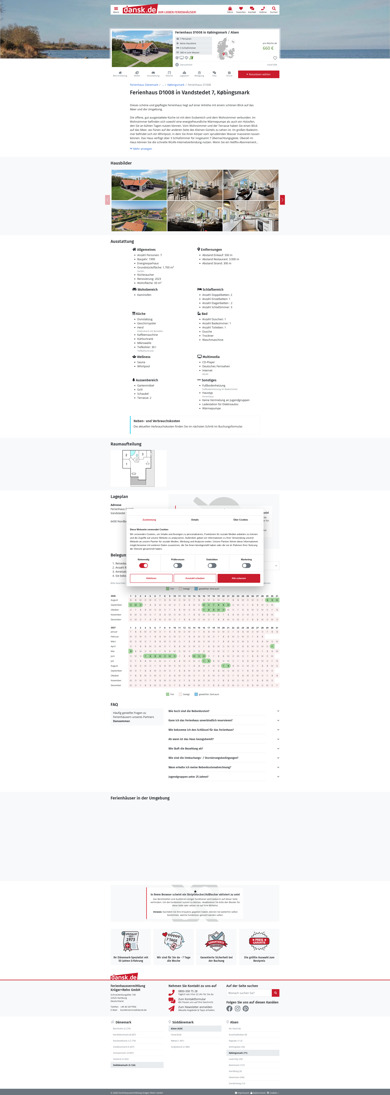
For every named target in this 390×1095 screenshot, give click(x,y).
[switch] (178, 565)
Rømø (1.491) (177, 1040)
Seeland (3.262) (121, 1059)
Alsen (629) (177, 1028)
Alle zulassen (239, 578)
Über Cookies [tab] (240, 519)
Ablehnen (151, 578)
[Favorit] (275, 58)
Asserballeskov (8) (238, 1034)
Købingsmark (175, 85)
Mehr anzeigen (142, 149)
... (163, 85)
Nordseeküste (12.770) (124, 1040)
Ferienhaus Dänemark (144, 85)
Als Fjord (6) (235, 1028)
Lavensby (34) (236, 1059)
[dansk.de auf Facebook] (229, 1009)
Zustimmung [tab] (149, 519)
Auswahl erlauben (195, 578)
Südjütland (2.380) (180, 1046)
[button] (116, 10)
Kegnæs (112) (235, 1040)
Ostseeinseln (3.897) (123, 1052)
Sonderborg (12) (237, 1083)
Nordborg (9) (235, 1071)
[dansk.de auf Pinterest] (246, 1009)
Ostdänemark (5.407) (123, 1046)
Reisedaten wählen (260, 74)
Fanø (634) (176, 1034)
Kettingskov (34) (237, 1046)
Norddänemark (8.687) (124, 1034)
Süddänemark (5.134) (124, 1065)
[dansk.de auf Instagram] (237, 1009)
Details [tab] (195, 519)
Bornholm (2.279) (121, 1028)
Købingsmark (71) (238, 1052)
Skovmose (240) (236, 1077)
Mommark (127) (237, 1065)
